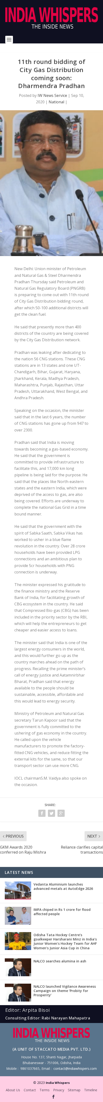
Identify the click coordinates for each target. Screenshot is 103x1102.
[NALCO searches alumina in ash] (18, 967)
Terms (45, 1090)
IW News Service (52, 95)
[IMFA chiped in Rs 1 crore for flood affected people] (18, 916)
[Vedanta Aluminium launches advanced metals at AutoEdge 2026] (18, 890)
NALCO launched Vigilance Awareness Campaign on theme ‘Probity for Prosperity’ (65, 990)
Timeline (90, 1090)
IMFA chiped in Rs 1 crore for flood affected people (62, 911)
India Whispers (58, 1083)
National (56, 102)
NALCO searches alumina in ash (60, 961)
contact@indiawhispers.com (75, 1068)
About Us (13, 1090)
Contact (30, 1090)
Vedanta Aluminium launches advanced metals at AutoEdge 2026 (63, 886)
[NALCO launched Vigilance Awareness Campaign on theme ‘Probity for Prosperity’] (18, 993)
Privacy (58, 1090)
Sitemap (74, 1090)
